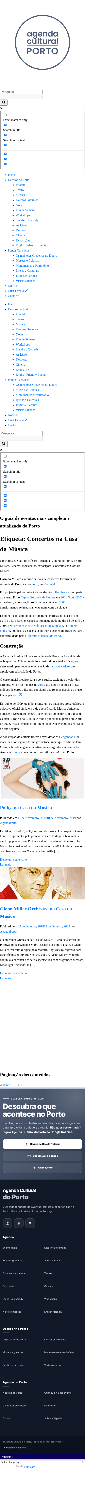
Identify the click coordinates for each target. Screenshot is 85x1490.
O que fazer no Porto (14, 1339)
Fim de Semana (25, 210)
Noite (19, 205)
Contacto (13, 295)
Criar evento (45, 1167)
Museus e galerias (13, 1352)
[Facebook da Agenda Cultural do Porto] (19, 1223)
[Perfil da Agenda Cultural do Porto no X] (30, 1223)
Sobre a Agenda (53, 1418)
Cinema (21, 235)
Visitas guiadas (52, 1365)
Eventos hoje (10, 1247)
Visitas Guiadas (25, 280)
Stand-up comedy (13, 1299)
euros (41, 684)
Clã (6, 620)
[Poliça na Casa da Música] (42, 797)
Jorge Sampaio (54, 625)
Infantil (20, 184)
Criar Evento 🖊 (18, 291)
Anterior (5, 1085)
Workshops (23, 215)
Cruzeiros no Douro (55, 1339)
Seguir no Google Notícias (45, 1143)
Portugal (49, 584)
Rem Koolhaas (57, 592)
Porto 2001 (76, 597)
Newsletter (50, 1405)
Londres (17, 752)
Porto (34, 584)
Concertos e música (14, 1273)
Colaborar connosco (14, 1405)
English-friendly (53, 1311)
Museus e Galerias (27, 260)
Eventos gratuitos (12, 1260)
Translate (29, 1467)
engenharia (68, 737)
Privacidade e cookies (14, 1447)
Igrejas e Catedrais (27, 270)
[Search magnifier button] (4, 103)
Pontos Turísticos (18, 250)
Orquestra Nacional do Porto (43, 635)
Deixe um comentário (13, 859)
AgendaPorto (8, 823)
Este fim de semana (55, 1247)
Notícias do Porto (12, 1392)
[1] (20, 694)
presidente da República (29, 625)
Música (20, 195)
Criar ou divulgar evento (58, 1392)
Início (11, 174)
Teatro (20, 190)
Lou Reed (17, 620)
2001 (64, 597)
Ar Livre (21, 225)
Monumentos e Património (32, 265)
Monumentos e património (59, 1352)
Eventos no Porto (18, 180)
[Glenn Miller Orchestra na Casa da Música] (42, 898)
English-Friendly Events (31, 245)
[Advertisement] (42, 1024)
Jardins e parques (13, 1365)
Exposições (23, 240)
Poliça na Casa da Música (26, 807)
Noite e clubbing (12, 1311)
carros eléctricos (60, 666)
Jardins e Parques (26, 275)
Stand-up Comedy (27, 220)
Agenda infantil (52, 1260)
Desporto (21, 230)
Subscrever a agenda (45, 1155)
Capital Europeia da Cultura (38, 597)
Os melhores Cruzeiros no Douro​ (36, 255)
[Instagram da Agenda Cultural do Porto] (7, 1223)
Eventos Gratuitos (27, 200)
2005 (62, 602)
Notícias (13, 285)
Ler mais (5, 864)
